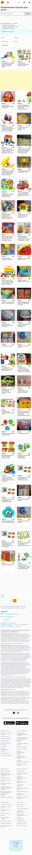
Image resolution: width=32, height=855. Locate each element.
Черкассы (18, 626)
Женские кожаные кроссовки (6, 743)
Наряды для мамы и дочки (22, 744)
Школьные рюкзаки (6, 823)
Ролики (3, 815)
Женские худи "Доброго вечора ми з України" (22, 734)
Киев (15, 623)
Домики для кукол (5, 771)
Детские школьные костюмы (6, 784)
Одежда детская (5, 777)
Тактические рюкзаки (6, 755)
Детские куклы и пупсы (5, 810)
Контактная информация (20, 811)
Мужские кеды (20, 771)
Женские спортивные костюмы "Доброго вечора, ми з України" (22, 739)
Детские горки (4, 768)
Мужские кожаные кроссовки (22, 782)
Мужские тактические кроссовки (22, 797)
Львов (16, 624)
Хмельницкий (10, 626)
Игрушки (14, 23)
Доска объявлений (6, 23)
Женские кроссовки (22, 730)
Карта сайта (20, 802)
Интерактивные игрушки (5, 818)
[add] (19, 2)
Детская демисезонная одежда (21, 752)
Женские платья (5, 736)
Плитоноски (4, 746)
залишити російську (16, 850)
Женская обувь (5, 740)
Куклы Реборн (4, 802)
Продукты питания (6, 804)
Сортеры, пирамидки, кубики (10, 26)
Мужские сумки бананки (21, 794)
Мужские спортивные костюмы (22, 774)
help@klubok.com (21, 821)
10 (10, 600)
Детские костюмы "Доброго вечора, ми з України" (6, 774)
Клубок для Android (22, 825)
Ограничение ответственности (21, 815)
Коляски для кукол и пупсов (6, 807)
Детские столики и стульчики (22, 764)
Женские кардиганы (6, 738)
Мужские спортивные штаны (22, 788)
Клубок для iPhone (22, 823)
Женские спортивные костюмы (6, 733)
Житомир (3, 626)
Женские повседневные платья (5, 750)
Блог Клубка (20, 806)
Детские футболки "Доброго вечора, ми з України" (6, 788)
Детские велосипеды (6, 797)
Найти (28, 13)
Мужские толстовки (22, 791)
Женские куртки (5, 730)
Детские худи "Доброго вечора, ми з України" (22, 757)
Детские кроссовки (6, 821)
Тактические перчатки (20, 785)
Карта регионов (21, 804)
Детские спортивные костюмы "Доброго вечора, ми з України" (6, 793)
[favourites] (8, 2)
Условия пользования (20, 818)
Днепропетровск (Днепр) (6, 624)
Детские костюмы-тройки (6, 780)
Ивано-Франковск (24, 624)
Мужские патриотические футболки (21, 778)
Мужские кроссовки (22, 768)
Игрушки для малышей (8, 25)
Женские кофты (5, 753)
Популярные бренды (22, 808)
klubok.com (2, 2)
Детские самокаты (22, 746)
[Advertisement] (16, 19)
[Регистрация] (29, 2)
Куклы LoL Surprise (22, 749)
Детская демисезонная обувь (22, 761)
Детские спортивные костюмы (6, 826)
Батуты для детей (5, 813)
